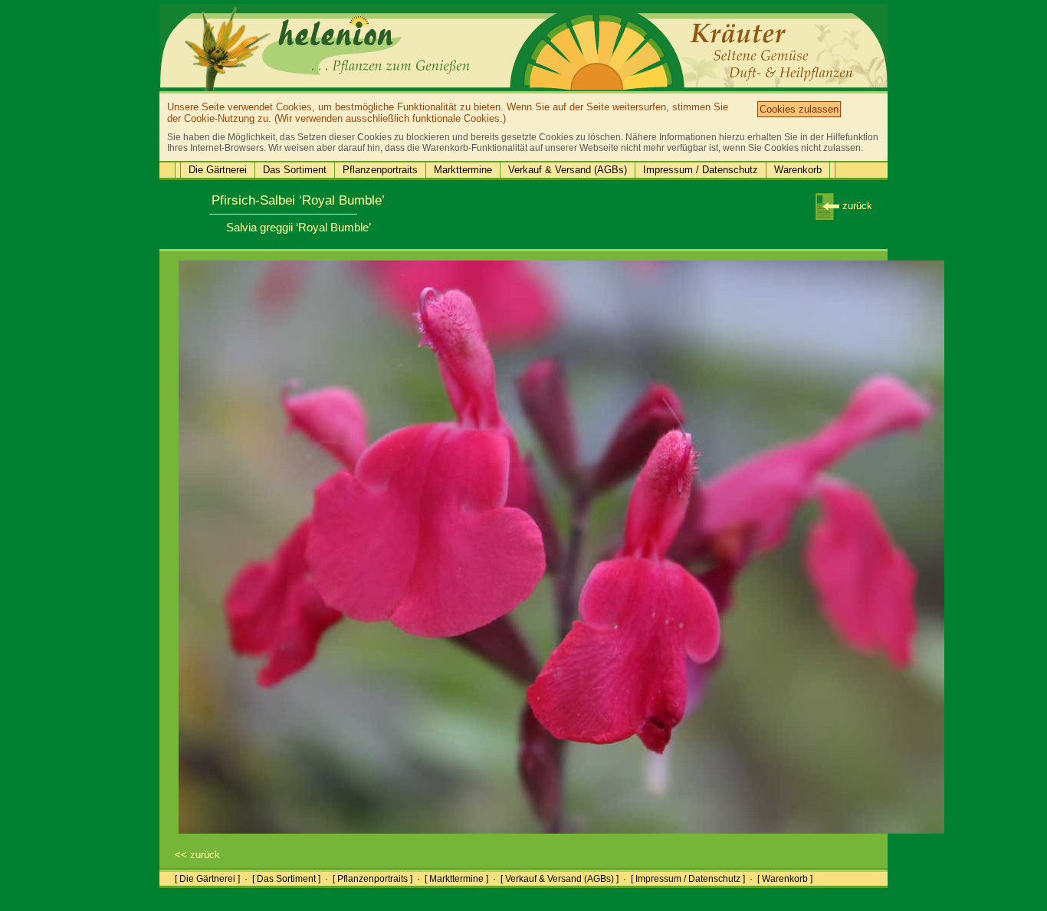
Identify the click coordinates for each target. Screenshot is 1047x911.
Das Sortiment (295, 169)
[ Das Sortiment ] (286, 878)
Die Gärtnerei (218, 169)
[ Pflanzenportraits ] (372, 878)
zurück (855, 205)
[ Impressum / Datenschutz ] (688, 878)
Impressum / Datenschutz (700, 169)
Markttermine (463, 169)
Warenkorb (798, 169)
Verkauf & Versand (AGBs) (567, 169)
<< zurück (197, 854)
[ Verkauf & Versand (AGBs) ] (560, 878)
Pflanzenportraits (380, 169)
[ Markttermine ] (456, 878)
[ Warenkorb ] (784, 878)
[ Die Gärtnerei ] (207, 878)
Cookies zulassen (799, 109)
